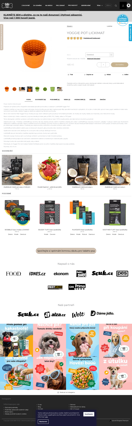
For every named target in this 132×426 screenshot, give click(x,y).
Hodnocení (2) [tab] (79, 99)
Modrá (16, 234)
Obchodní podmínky (11, 407)
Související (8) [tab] (40, 99)
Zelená (10, 234)
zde (46, 417)
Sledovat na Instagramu (67, 392)
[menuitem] (25, 5)
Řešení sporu (9, 412)
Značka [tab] (103, 99)
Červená (52, 234)
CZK (107, 5)
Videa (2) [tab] (67, 99)
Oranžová (23, 234)
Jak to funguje (74, 409)
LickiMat (109, 26)
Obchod (72, 404)
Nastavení (43, 421)
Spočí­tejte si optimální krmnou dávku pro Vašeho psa (66, 251)
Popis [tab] (28, 99)
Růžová (84, 234)
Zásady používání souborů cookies (15, 414)
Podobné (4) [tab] (55, 99)
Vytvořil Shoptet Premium (120, 420)
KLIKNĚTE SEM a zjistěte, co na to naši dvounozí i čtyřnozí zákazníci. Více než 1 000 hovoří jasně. (43, 16)
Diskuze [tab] (93, 99)
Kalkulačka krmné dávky (77, 407)
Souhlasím (89, 414)
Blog (39, 407)
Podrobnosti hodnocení (92, 38)
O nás (40, 404)
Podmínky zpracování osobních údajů (16, 410)
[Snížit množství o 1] (99, 64)
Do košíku (120, 65)
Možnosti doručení (93, 58)
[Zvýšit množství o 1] (108, 64)
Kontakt (40, 409)
